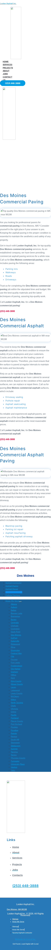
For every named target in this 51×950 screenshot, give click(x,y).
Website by (25, 939)
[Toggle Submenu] (20, 601)
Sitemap (15, 919)
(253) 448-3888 (25, 886)
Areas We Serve (18, 922)
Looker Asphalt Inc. (8, 3)
